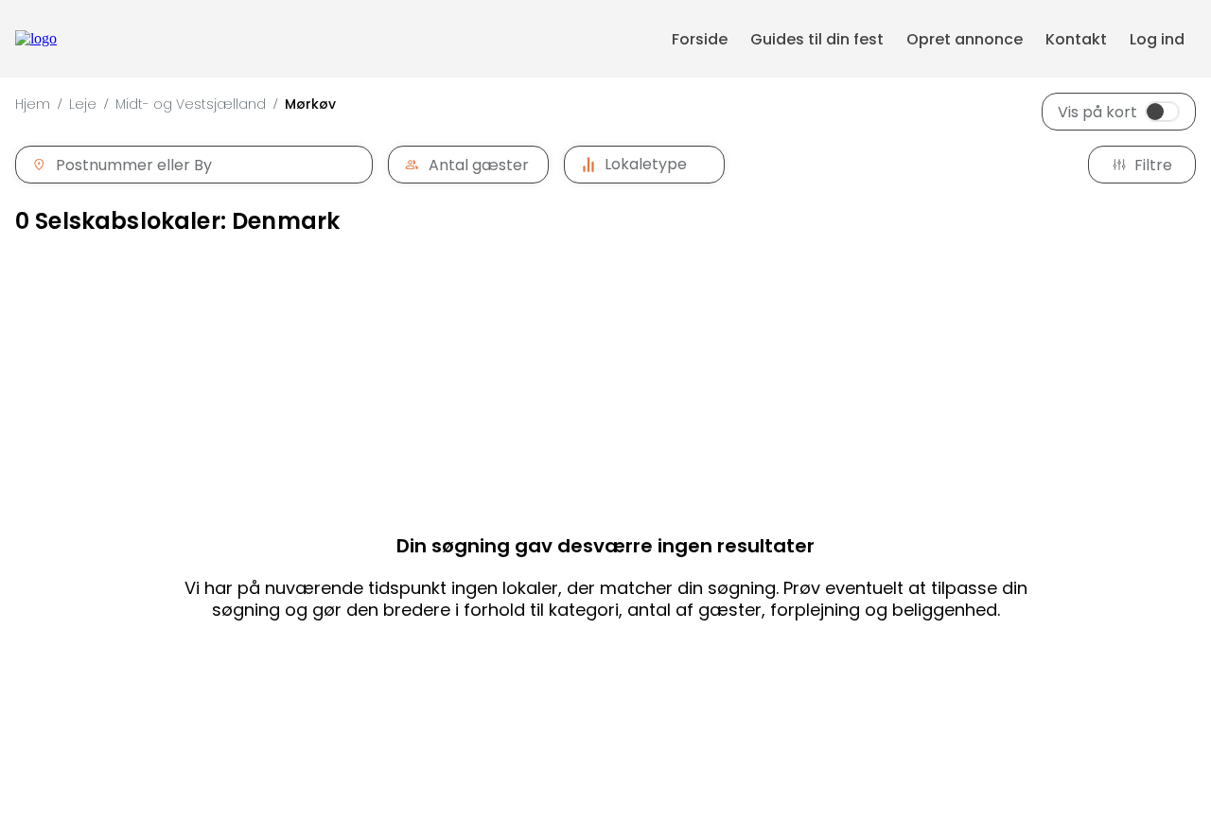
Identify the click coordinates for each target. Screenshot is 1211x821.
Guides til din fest (817, 39)
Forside (700, 39)
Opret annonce (964, 39)
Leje (83, 104)
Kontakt (1076, 39)
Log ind (1157, 39)
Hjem (32, 104)
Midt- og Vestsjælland (190, 104)
